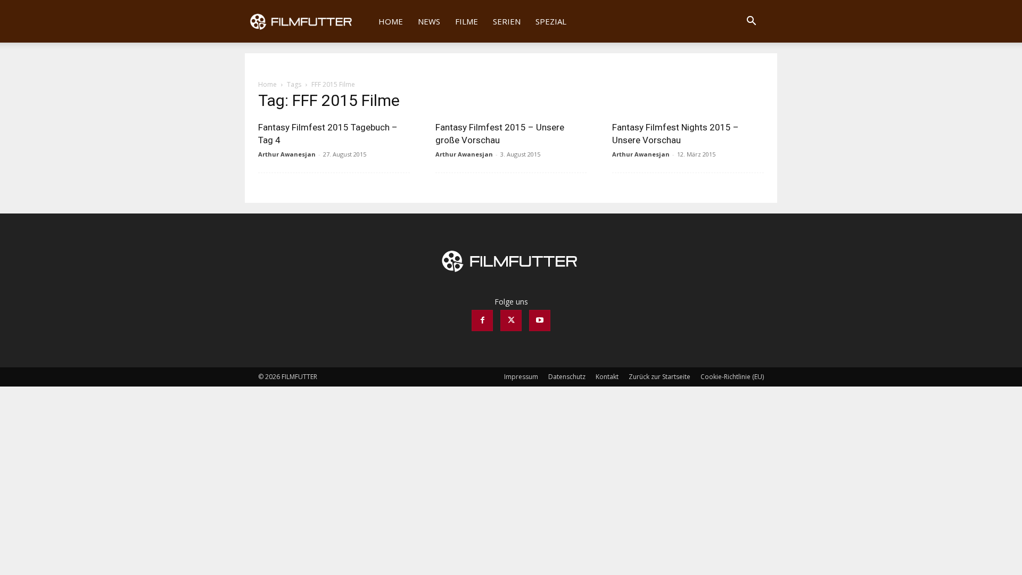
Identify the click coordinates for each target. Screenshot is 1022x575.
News (429, 21)
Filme (466, 21)
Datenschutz (567, 376)
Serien (507, 21)
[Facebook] (482, 320)
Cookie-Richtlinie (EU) (732, 376)
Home (390, 21)
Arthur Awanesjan (287, 154)
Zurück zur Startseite (659, 376)
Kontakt (607, 376)
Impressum (521, 376)
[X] (511, 320)
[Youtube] (539, 320)
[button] (751, 22)
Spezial (550, 21)
